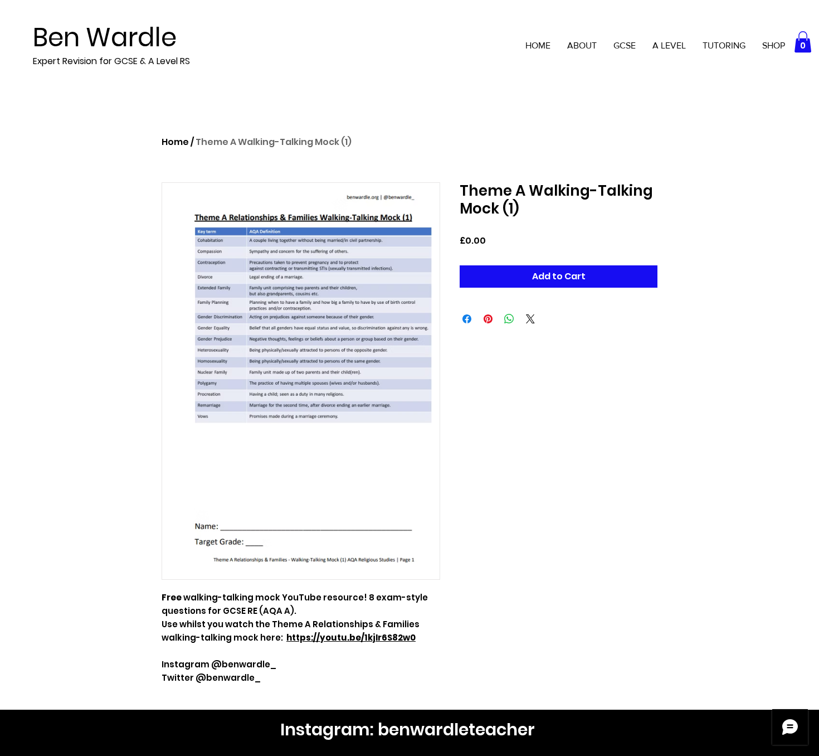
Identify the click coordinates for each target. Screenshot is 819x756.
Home (175, 141)
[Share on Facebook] (467, 319)
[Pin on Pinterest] (488, 319)
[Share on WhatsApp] (509, 319)
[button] (803, 41)
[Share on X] (530, 319)
